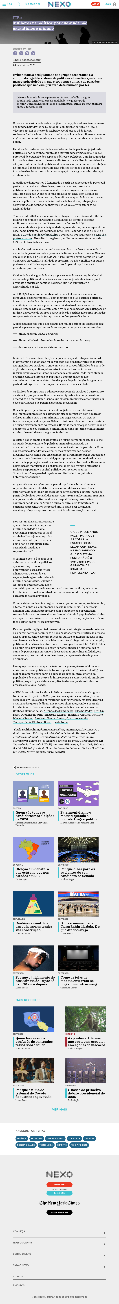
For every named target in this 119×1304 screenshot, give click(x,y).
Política (22, 1138)
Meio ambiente (79, 1145)
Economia (36, 1138)
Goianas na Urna (32, 714)
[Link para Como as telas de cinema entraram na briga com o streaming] (78, 958)
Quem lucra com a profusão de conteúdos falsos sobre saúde (34, 1042)
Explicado (19, 919)
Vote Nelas (61, 722)
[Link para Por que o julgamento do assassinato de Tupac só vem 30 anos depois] (33, 958)
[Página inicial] (59, 4)
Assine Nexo (59, 1184)
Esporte (62, 1145)
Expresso (63, 865)
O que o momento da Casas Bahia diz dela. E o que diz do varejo (80, 927)
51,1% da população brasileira (39, 234)
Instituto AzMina (79, 714)
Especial (18, 808)
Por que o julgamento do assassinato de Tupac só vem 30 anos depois (35, 981)
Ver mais (59, 1109)
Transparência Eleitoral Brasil (32, 722)
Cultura (90, 1138)
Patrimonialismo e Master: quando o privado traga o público (79, 816)
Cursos (18, 1276)
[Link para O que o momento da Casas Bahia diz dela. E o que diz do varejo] (78, 904)
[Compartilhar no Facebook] (15, 53)
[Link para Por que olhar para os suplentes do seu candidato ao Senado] (78, 849)
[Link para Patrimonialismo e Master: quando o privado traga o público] (78, 793)
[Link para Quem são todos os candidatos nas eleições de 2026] (33, 793)
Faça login (59, 1193)
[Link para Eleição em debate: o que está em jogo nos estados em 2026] (33, 849)
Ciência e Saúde (26, 1145)
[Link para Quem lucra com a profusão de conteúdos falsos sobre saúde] (33, 1019)
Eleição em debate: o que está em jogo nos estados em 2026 (32, 872)
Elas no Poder (84, 711)
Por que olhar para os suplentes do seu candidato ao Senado (77, 872)
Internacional (55, 1138)
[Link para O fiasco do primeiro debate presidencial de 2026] (85, 1070)
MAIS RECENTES (32, 4)
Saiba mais (34, 767)
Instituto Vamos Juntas (50, 718)
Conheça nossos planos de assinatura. (50, 103)
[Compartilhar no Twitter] (21, 53)
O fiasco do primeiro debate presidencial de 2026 (86, 1093)
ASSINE (95, 4)
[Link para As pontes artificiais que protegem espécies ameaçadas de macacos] (85, 1019)
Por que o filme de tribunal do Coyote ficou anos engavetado (33, 1093)
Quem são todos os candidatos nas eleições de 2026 (34, 816)
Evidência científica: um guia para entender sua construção (33, 927)
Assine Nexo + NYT (59, 1212)
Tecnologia (46, 1145)
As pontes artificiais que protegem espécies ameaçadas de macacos (87, 1042)
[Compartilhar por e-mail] (27, 53)
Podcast (63, 808)
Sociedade (74, 1138)
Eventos (18, 1285)
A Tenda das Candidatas (58, 711)
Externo (70, 1034)
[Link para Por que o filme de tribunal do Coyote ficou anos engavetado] (33, 1070)
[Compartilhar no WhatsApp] (33, 53)
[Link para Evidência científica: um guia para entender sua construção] (33, 904)
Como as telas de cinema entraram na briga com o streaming (78, 981)
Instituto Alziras (55, 714)
